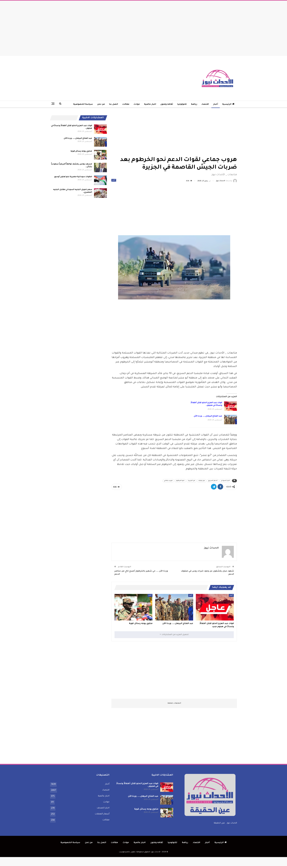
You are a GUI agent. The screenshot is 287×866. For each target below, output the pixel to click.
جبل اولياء (202, 480)
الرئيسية (226, 104)
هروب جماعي (168, 480)
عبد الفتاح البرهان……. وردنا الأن (208, 416)
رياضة (194, 104)
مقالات (125, 104)
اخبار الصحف (103, 808)
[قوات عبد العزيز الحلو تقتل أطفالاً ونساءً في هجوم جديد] (230, 406)
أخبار (215, 104)
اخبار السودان (225, 480)
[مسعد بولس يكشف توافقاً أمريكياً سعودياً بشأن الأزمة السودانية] (100, 167)
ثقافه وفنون (166, 104)
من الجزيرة (191, 480)
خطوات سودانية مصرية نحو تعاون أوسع (73, 177)
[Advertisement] (143, 27)
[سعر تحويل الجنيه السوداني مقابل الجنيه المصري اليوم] (100, 193)
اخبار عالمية (150, 104)
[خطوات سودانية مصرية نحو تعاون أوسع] (100, 180)
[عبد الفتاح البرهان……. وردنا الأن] (230, 419)
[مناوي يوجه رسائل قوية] (133, 607)
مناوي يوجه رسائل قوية (81, 151)
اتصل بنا (113, 104)
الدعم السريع (212, 480)
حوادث (137, 104)
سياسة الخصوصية (83, 104)
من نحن (101, 104)
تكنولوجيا (182, 104)
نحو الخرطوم (180, 480)
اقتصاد (205, 104)
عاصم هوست (124, 852)
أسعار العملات (102, 814)
